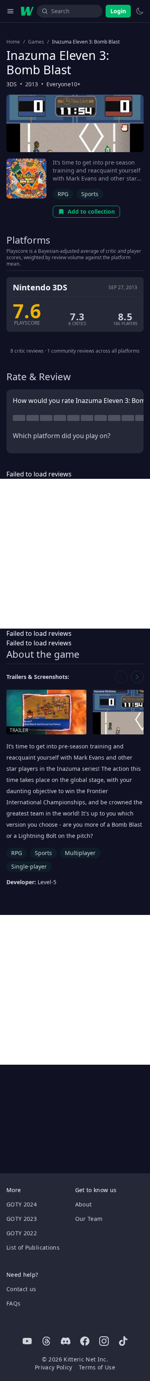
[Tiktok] (123, 1341)
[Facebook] (85, 1341)
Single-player (29, 866)
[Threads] (46, 1341)
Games (36, 42)
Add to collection (91, 211)
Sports (89, 194)
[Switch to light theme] (140, 11)
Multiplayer (80, 853)
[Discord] (65, 1341)
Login (118, 11)
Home (13, 42)
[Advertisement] (75, 554)
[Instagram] (104, 1341)
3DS (11, 84)
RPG (63, 194)
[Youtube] (27, 1341)
